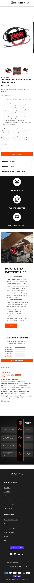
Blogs (6, 536)
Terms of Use (8, 508)
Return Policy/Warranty (12, 500)
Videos (6, 524)
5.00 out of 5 (22, 341)
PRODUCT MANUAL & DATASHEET (17, 172)
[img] (5, 372)
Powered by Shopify (22, 579)
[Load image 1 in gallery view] (8, 71)
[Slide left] (2, 71)
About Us (7, 492)
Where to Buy (9, 532)
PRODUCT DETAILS (17, 161)
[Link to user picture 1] (5, 404)
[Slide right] (32, 71)
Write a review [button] (17, 360)
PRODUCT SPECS (17, 166)
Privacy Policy (9, 504)
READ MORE (11, 325)
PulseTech (13, 579)
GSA (5, 540)
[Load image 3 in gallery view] (25, 71)
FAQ (5, 496)
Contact (7, 488)
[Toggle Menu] (3, 3)
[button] (24, 3)
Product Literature (11, 520)
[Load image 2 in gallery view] (17, 71)
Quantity (4, 144)
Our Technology (9, 528)
